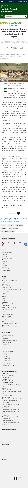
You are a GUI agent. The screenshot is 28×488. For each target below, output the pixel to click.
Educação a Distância (8, 321)
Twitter (2, 242)
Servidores (5, 388)
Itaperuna (5, 295)
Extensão (4, 267)
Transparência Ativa (7, 420)
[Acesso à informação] (18, 479)
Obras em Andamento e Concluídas (12, 399)
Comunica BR (11, 1)
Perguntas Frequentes (8, 395)
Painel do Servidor (7, 342)
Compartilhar (16, 46)
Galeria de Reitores (7, 258)
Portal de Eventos (7, 353)
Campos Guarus (6, 287)
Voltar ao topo (12, 213)
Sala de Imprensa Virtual (9, 362)
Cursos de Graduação (8, 318)
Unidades (5, 276)
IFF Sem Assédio (6, 360)
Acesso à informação (22, 1)
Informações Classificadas (9, 390)
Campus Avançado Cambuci (7, 231)
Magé (3, 298)
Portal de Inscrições (7, 355)
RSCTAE (4, 459)
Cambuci (4, 284)
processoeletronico (9, 429)
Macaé (4, 296)
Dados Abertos (6, 397)
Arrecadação (19, 225)
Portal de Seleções (7, 351)
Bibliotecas (5, 338)
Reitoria (4, 278)
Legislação (5, 261)
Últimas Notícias (6, 270)
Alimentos (10, 225)
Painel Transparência (8, 408)
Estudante (3, 228)
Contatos (4, 256)
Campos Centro (6, 286)
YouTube (8, 242)
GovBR (2, 1)
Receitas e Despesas (8, 382)
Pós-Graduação (6, 320)
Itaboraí (4, 293)
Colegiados (5, 260)
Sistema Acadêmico (7, 337)
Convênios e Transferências (9, 381)
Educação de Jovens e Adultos (10, 327)
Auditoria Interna (6, 379)
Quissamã (5, 302)
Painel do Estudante (7, 335)
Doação (3, 225)
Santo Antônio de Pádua (9, 307)
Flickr (20, 242)
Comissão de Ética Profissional (10, 409)
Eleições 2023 (6, 364)
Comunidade (6, 332)
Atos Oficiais (5, 415)
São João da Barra (7, 309)
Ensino (4, 263)
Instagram (2, 245)
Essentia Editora (6, 269)
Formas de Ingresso (7, 314)
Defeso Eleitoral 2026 (8, 365)
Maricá (4, 300)
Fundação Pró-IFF (7, 418)
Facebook (14, 242)
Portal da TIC (5, 344)
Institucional (5, 373)
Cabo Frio (5, 282)
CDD (3, 349)
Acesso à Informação (9, 371)
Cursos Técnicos (6, 316)
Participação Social (7, 377)
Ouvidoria (5, 356)
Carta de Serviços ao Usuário (10, 417)
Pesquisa (4, 265)
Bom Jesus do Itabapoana (9, 280)
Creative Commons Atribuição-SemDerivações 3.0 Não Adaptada (10, 220)
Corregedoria (6, 358)
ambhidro (5, 444)
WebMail (4, 346)
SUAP (3, 347)
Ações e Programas (7, 375)
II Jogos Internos (13, 228)
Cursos (4, 312)
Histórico (4, 254)
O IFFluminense (7, 252)
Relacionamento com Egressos (10, 340)
